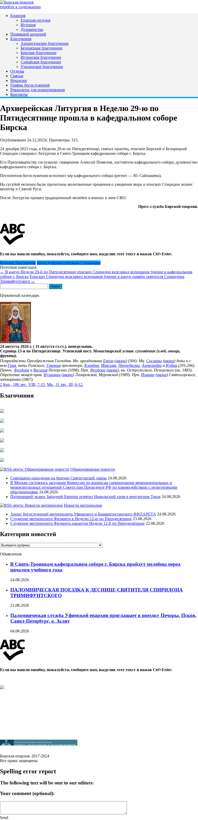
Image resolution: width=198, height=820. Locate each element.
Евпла (108, 361)
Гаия (12, 365)
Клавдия (91, 365)
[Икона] (15, 342)
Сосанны (154, 361)
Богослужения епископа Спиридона (69, 262)
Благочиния (20, 39)
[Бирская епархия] (17, 2)
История (28, 25)
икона (121, 361)
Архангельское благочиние (45, 43)
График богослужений (30, 85)
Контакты (19, 94)
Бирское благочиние (38, 52)
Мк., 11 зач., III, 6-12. (65, 384)
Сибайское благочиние (41, 62)
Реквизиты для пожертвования (37, 90)
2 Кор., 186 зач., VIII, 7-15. (23, 384)
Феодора (21, 370)
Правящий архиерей (28, 34)
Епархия (17, 15)
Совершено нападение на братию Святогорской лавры (58, 478)
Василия (40, 370)
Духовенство (32, 29)
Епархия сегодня (35, 20)
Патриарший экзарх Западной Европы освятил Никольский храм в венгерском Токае (85, 496)
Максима (108, 365)
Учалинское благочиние (42, 66)
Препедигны (129, 365)
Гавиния (53, 365)
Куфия (171, 365)
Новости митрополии (83, 505)
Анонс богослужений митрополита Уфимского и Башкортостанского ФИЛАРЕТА (83, 514)
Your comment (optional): (27, 793)
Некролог (18, 80)
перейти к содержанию (20, 7)
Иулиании (52, 375)
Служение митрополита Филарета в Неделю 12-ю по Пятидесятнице (71, 519)
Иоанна (147, 375)
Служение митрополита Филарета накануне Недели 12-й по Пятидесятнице (77, 523)
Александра (152, 365)
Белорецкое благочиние (41, 48)
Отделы (17, 71)
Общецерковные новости (92, 469)
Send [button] (4, 817)
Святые (16, 76)
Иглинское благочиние (41, 57)
